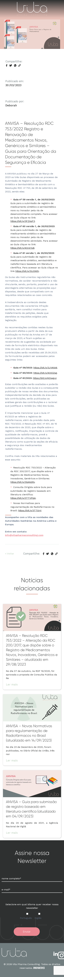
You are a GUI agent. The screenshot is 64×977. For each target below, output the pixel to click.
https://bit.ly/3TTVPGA (23, 498)
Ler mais (12, 684)
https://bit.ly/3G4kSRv (22, 482)
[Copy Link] (19, 65)
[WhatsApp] (15, 65)
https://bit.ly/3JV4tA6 (45, 367)
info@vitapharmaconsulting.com (24, 535)
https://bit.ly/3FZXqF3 (22, 221)
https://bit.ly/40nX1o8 (22, 248)
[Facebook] (6, 65)
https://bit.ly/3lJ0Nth (27, 271)
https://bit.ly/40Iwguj (44, 378)
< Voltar (9, 553)
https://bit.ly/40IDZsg (45, 372)
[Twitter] (11, 65)
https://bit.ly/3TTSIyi (29, 510)
